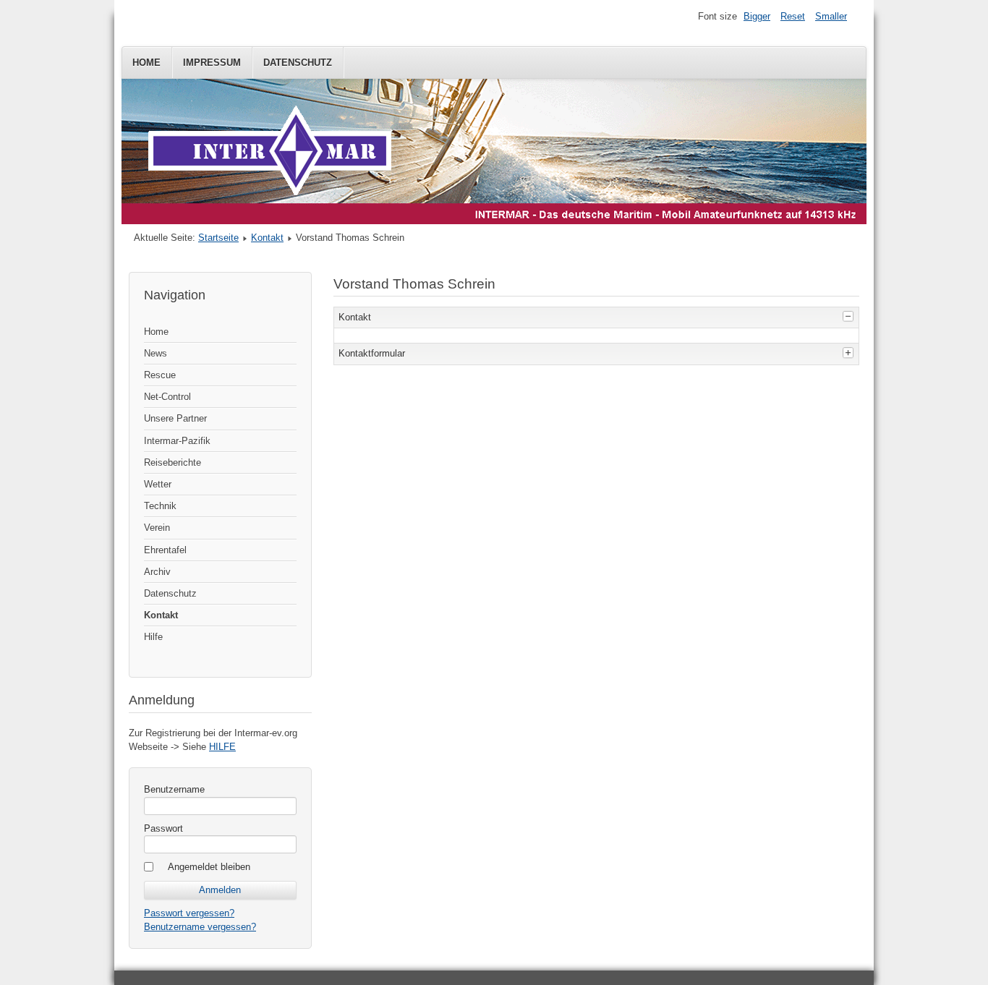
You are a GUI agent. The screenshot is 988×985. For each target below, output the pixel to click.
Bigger (757, 16)
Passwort (163, 828)
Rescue (160, 375)
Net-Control (167, 396)
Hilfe (153, 636)
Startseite (218, 237)
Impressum (212, 62)
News (155, 353)
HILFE (222, 746)
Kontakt (267, 237)
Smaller (831, 16)
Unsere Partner (175, 418)
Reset (792, 16)
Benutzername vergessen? (200, 926)
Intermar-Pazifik (177, 440)
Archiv (157, 571)
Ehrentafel (165, 550)
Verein (157, 527)
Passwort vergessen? (189, 913)
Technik (160, 505)
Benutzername (174, 789)
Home (146, 62)
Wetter (157, 484)
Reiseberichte (172, 462)
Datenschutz (297, 62)
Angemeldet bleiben (209, 866)
